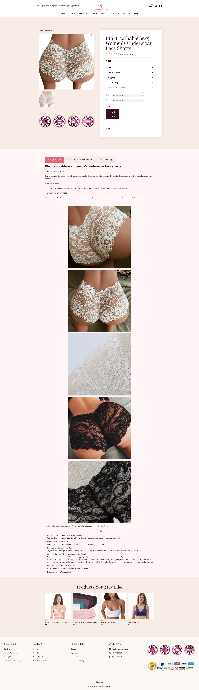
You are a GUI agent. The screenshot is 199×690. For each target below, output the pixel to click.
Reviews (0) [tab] (106, 160)
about (58, 572)
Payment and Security (40, 657)
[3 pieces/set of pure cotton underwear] (86, 605)
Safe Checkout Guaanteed (118, 87)
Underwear (49, 31)
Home (41, 31)
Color (108, 95)
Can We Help (113, 82)
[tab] (130, 67)
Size (107, 100)
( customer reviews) (125, 54)
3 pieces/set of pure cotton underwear (85, 622)
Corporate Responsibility (12, 661)
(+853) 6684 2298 (117, 653)
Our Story (7, 649)
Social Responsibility (40, 661)
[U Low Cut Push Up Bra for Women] (58, 605)
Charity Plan (8, 657)
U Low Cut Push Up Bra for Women (56, 622)
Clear (142, 92)
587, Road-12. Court (117, 657)
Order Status (75, 657)
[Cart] (150, 6)
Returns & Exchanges (78, 661)
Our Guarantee (114, 72)
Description (112, 67)
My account (75, 653)
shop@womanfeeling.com (120, 649)
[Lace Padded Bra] (141, 605)
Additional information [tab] (80, 160)
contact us (84, 568)
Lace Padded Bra (133, 622)
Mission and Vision (10, 653)
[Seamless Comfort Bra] (113, 605)
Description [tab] (54, 160)
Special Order (37, 653)
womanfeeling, (64, 538)
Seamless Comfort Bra (108, 622)
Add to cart (114, 114)
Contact (73, 649)
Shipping (111, 77)
